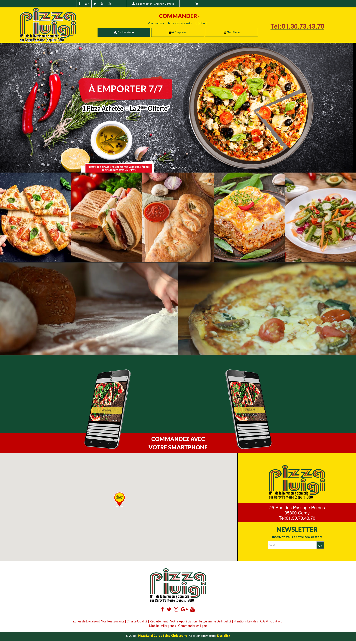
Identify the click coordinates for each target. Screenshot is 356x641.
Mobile (154, 626)
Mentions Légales (246, 621)
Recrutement (159, 621)
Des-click (223, 635)
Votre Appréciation (183, 621)
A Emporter (179, 32)
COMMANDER (178, 15)
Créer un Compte (164, 3)
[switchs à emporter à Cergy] (178, 217)
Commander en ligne (192, 626)
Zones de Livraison (86, 621)
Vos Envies (155, 23)
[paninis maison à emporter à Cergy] (106, 217)
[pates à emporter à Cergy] (249, 217)
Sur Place (233, 32)
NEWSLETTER (297, 529)
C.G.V (264, 621)
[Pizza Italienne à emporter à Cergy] (35, 217)
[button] (119, 499)
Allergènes (168, 626)
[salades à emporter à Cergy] (320, 217)
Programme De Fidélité (215, 621)
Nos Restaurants (180, 23)
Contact (201, 23)
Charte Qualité (137, 621)
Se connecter (144, 3)
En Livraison (125, 32)
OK (320, 545)
